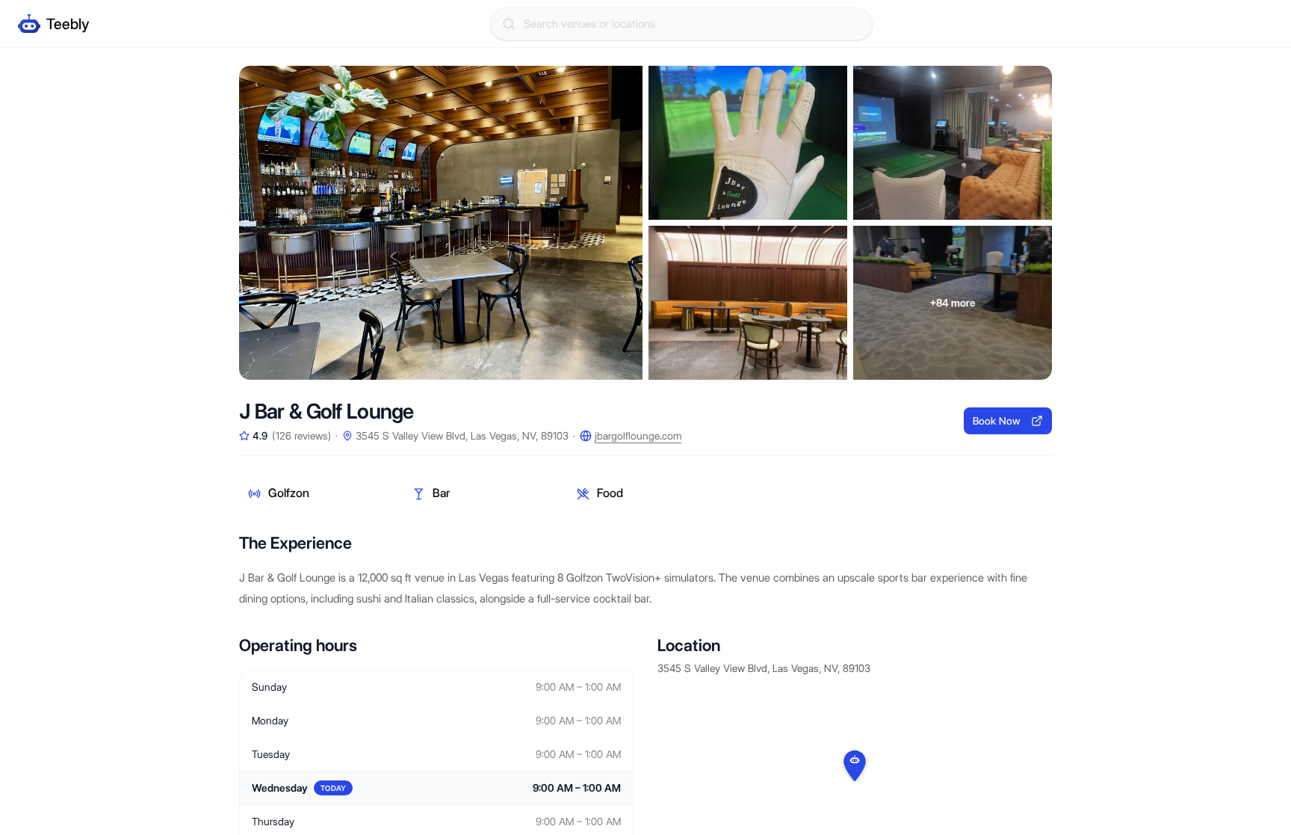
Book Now (997, 421)
